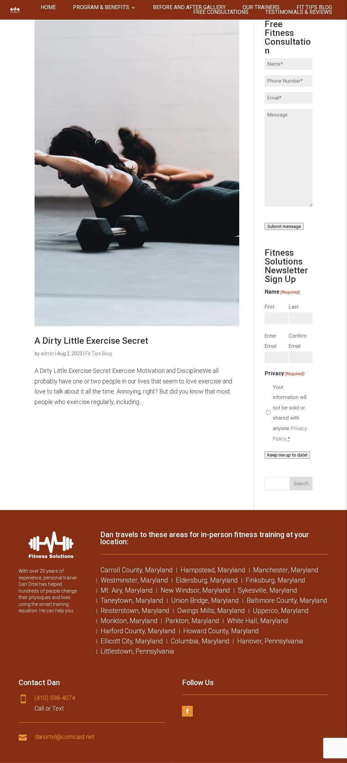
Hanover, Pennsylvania (270, 642)
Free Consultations (220, 12)
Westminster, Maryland (134, 581)
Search (301, 483)
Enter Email (271, 341)
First (269, 307)
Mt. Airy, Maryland (126, 591)
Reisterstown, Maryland (135, 612)
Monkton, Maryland (129, 622)
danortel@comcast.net (65, 736)
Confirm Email (298, 341)
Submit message (284, 226)
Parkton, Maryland (192, 622)
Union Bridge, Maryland (205, 601)
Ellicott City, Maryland (132, 642)
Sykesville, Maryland (267, 591)
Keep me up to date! (287, 455)
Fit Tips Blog (314, 7)
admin (47, 353)
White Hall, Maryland (257, 622)
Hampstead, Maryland (213, 571)
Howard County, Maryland (221, 632)
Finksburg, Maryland (275, 581)
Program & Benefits (101, 7)
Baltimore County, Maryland (287, 601)
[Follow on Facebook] (187, 711)
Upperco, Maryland (280, 612)
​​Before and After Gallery (189, 7)
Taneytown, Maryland (132, 601)
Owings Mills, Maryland (211, 612)
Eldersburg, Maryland (207, 581)
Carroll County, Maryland (136, 571)
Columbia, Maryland (200, 642)
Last (294, 307)
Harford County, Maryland (138, 632)
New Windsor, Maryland (195, 591)
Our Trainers (261, 7)
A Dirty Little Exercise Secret (91, 341)
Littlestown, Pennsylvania (137, 652)
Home (48, 7)
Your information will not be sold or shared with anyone (290, 413)
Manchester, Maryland (285, 571)
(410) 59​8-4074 (55, 697)
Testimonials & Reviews (298, 12)
